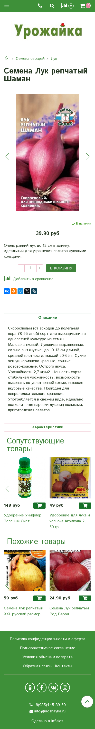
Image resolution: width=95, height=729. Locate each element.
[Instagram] (65, 687)
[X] (27, 291)
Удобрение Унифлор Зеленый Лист (22, 518)
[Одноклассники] (14, 291)
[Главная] (7, 59)
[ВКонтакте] (7, 291)
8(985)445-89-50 (50, 705)
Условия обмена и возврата (47, 657)
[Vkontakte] (53, 687)
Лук (54, 59)
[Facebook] (42, 687)
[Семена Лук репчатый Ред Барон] (70, 570)
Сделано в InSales (47, 721)
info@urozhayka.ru (50, 711)
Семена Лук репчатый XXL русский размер (23, 611)
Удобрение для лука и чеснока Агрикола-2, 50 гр (69, 521)
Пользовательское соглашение (47, 648)
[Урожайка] (47, 29)
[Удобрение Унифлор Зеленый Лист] (25, 478)
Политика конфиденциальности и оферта (47, 639)
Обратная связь (37, 666)
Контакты (63, 666)
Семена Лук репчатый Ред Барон (69, 611)
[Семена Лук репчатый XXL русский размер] (25, 570)
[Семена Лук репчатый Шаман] (47, 152)
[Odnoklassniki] (30, 687)
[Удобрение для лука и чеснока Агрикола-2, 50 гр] (70, 478)
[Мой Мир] (20, 291)
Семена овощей (30, 59)
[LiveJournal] (34, 291)
